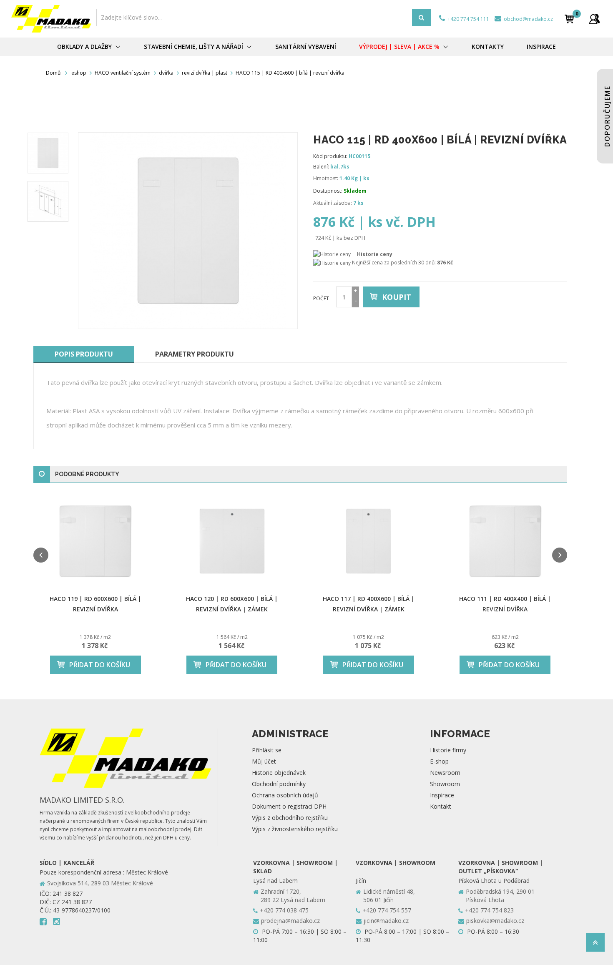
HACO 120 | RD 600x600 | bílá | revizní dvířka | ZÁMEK (232, 604)
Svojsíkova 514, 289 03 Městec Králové (100, 883)
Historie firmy (448, 750)
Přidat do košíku (99, 664)
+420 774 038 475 (284, 910)
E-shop (439, 761)
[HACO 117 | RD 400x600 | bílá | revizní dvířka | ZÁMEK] (368, 541)
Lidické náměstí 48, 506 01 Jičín (389, 895)
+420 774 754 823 (489, 910)
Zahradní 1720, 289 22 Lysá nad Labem (293, 895)
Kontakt (440, 806)
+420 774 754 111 (467, 19)
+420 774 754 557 (386, 910)
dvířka (166, 72)
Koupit (396, 297)
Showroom (445, 784)
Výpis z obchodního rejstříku (290, 818)
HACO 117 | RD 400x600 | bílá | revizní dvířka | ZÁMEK (369, 604)
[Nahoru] (595, 945)
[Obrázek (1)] (48, 201)
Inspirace (442, 795)
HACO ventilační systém (123, 72)
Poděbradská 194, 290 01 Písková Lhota (500, 895)
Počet (321, 298)
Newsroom (445, 773)
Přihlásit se (266, 750)
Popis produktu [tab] (84, 354)
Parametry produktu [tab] (194, 354)
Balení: (321, 166)
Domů (53, 72)
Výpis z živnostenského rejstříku (295, 829)
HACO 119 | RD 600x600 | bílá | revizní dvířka (95, 604)
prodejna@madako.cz (290, 921)
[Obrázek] (48, 153)
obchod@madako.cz (527, 19)
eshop (78, 72)
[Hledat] (421, 17)
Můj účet (264, 761)
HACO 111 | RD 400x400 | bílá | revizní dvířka (505, 604)
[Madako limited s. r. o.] (51, 19)
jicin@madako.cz (386, 921)
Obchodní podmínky (279, 784)
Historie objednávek (279, 773)
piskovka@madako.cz (495, 921)
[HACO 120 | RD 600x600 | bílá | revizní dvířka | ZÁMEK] (232, 541)
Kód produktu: (330, 156)
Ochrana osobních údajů (285, 795)
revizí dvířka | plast (204, 72)
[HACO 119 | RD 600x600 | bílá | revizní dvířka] (95, 541)
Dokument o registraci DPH (289, 806)
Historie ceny (374, 254)
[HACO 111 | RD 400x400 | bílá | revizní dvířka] (505, 541)
